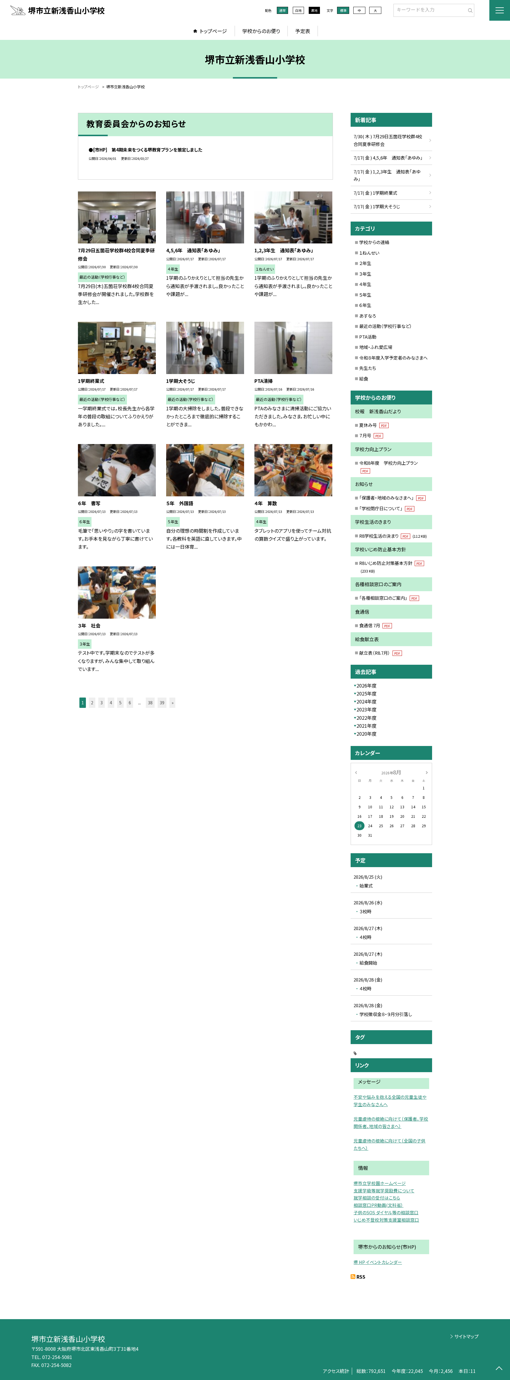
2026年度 (367, 685)
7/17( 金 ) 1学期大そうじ (377, 206)
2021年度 (367, 725)
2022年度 (367, 717)
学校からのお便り (261, 31)
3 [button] (101, 703)
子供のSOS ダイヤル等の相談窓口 (386, 1212)
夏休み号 (373, 425)
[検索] (469, 9)
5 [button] (120, 703)
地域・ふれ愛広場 (375, 347)
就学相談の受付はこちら (377, 1197)
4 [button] (111, 703)
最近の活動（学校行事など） (385, 326)
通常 (282, 10)
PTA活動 (367, 337)
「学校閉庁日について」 (386, 508)
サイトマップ (466, 1336)
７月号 (370, 435)
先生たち (367, 368)
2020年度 (367, 733)
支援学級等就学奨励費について (384, 1190)
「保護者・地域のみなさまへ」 (391, 498)
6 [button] (130, 703)
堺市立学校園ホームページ (380, 1183)
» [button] (172, 703)
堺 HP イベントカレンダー (378, 1262)
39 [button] (162, 703)
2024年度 (367, 701)
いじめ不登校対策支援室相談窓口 (386, 1220)
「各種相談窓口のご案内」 (388, 598)
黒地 (314, 10)
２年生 (365, 263)
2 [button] (92, 703)
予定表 (302, 31)
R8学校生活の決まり (393, 536)
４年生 (365, 284)
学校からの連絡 (374, 242)
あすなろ (367, 316)
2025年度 (367, 693)
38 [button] (150, 703)
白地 (298, 10)
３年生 (365, 274)
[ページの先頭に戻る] (499, 1369)
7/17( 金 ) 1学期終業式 (375, 193)
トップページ (213, 31)
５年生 (365, 295)
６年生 (365, 305)
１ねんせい (369, 253)
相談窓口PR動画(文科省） (378, 1205)
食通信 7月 (374, 625)
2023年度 (367, 709)
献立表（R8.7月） (379, 653)
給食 (363, 379)
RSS (361, 1276)
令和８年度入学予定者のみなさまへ (393, 358)
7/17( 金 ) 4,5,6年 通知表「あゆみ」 (388, 158)
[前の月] (356, 771)
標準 (343, 10)
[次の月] (427, 771)
